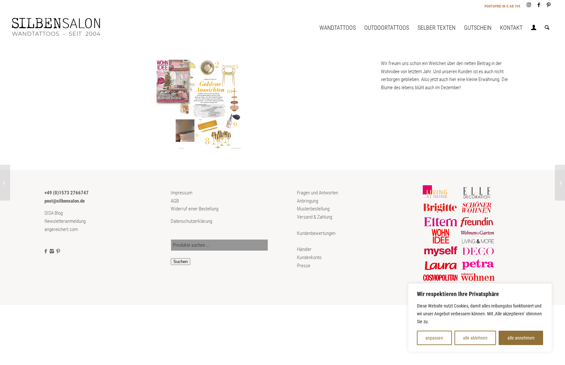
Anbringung (307, 201)
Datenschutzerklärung (191, 221)
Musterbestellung (313, 209)
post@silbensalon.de (64, 201)
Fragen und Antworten (317, 193)
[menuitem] (337, 27)
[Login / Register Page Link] (534, 28)
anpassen (434, 337)
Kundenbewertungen (316, 233)
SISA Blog (53, 213)
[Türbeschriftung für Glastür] (5, 183)
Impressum (181, 193)
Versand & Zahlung (314, 217)
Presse (303, 266)
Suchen (180, 261)
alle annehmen (521, 337)
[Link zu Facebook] (538, 5)
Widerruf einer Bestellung (194, 209)
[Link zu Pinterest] (549, 5)
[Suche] (547, 27)
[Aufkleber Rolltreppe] (560, 183)
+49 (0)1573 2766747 (66, 193)
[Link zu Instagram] (529, 5)
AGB (175, 201)
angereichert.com (61, 229)
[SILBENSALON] (61, 27)
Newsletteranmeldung (65, 221)
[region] (480, 317)
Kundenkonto (309, 257)
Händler (304, 249)
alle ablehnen (475, 337)
